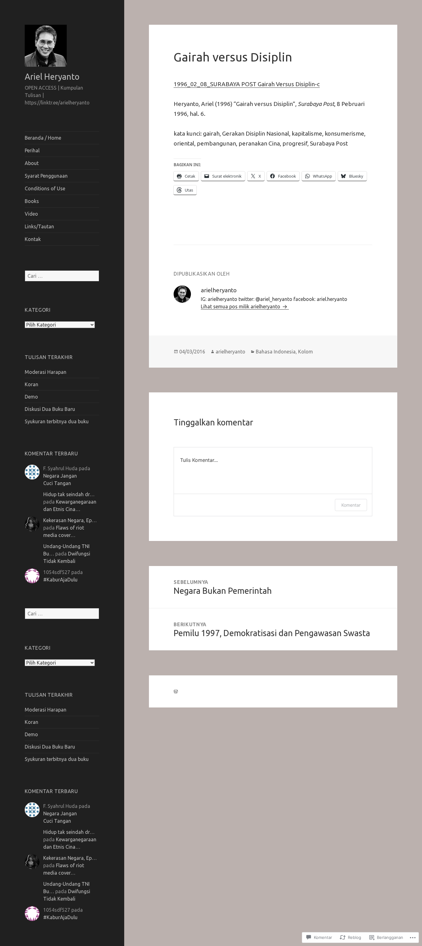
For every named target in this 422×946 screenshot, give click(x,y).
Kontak (33, 239)
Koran (31, 384)
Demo (31, 396)
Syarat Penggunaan (46, 176)
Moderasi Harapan (45, 372)
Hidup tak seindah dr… (69, 494)
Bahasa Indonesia (276, 351)
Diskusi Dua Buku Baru (50, 409)
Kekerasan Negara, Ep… (70, 520)
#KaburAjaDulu (60, 579)
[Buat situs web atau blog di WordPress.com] (176, 692)
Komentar (351, 505)
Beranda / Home (43, 138)
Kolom (305, 351)
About (32, 163)
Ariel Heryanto (52, 76)
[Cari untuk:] (62, 276)
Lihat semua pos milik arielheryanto (241, 306)
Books (32, 201)
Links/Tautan (39, 226)
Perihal (32, 150)
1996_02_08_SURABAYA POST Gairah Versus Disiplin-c (247, 84)
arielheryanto (230, 351)
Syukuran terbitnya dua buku (57, 421)
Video (31, 214)
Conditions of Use (45, 188)
